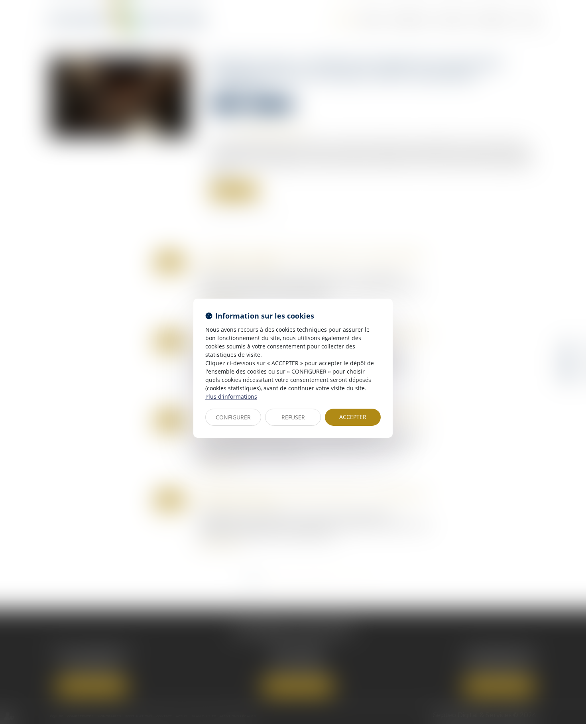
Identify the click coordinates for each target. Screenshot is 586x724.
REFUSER (293, 417)
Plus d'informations (231, 396)
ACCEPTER (352, 417)
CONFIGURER (233, 417)
